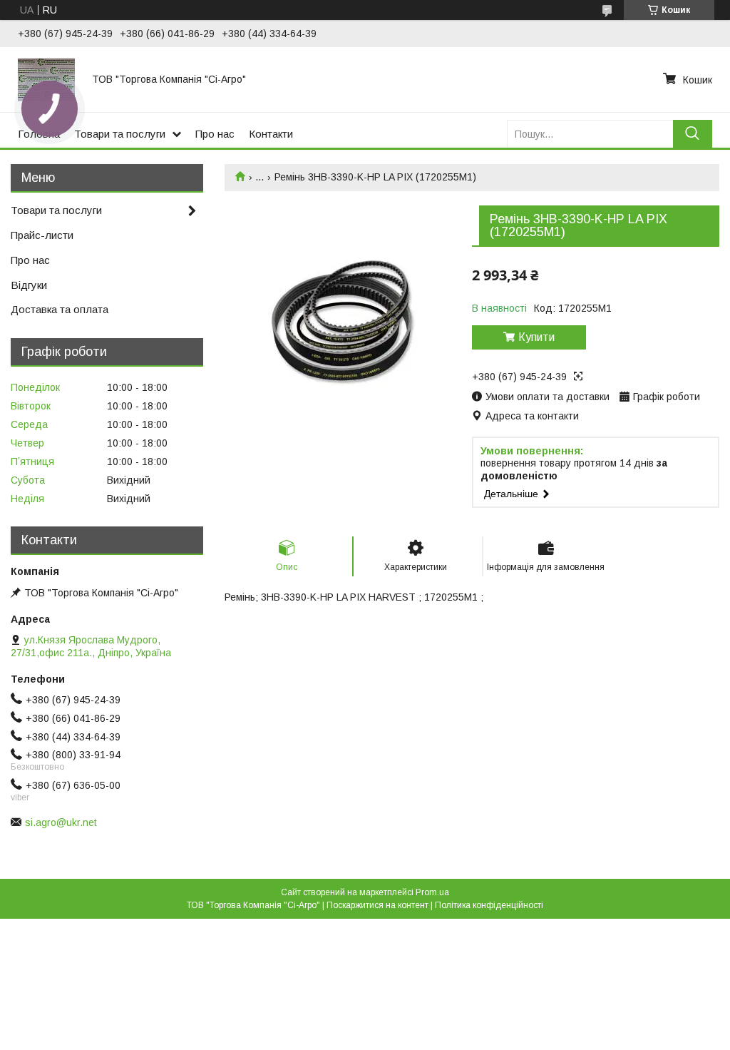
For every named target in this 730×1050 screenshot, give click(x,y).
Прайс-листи (42, 235)
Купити (536, 337)
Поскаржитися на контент (377, 905)
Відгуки (29, 285)
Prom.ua (432, 892)
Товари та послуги (119, 134)
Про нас (215, 134)
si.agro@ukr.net (61, 822)
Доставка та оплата (59, 309)
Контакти (271, 134)
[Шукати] (692, 134)
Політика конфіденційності (489, 905)
